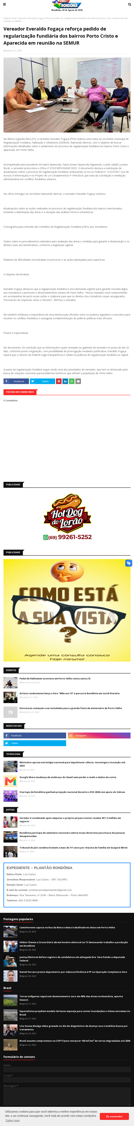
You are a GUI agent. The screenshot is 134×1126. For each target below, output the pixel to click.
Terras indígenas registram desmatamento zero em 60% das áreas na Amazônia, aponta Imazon (71, 998)
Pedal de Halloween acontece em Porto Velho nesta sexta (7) (55, 678)
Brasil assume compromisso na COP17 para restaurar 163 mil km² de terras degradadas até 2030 (75, 1040)
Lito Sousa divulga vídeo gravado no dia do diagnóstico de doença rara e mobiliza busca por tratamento (74, 1027)
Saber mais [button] (13, 1120)
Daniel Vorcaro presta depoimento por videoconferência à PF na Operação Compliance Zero (73, 971)
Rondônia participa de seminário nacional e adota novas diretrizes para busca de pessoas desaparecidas (72, 834)
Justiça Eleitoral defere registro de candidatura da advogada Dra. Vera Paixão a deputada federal (72, 959)
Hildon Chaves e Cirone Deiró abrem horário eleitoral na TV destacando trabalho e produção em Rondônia (74, 944)
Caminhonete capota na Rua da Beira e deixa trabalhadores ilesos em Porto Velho (67, 927)
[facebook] (34, 735)
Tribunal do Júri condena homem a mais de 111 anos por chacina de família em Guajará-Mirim (74, 847)
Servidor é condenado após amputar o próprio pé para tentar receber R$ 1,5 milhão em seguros (70, 819)
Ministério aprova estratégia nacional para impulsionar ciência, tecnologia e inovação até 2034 (72, 764)
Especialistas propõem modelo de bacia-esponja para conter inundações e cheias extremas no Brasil (75, 1013)
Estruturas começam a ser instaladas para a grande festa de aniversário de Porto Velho (71, 708)
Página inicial (9, 18)
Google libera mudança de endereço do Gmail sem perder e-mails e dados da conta (68, 777)
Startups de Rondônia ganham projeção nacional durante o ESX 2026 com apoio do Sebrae (72, 792)
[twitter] (34, 743)
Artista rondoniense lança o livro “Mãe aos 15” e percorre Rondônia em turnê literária (70, 693)
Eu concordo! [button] (114, 1116)
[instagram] (99, 735)
